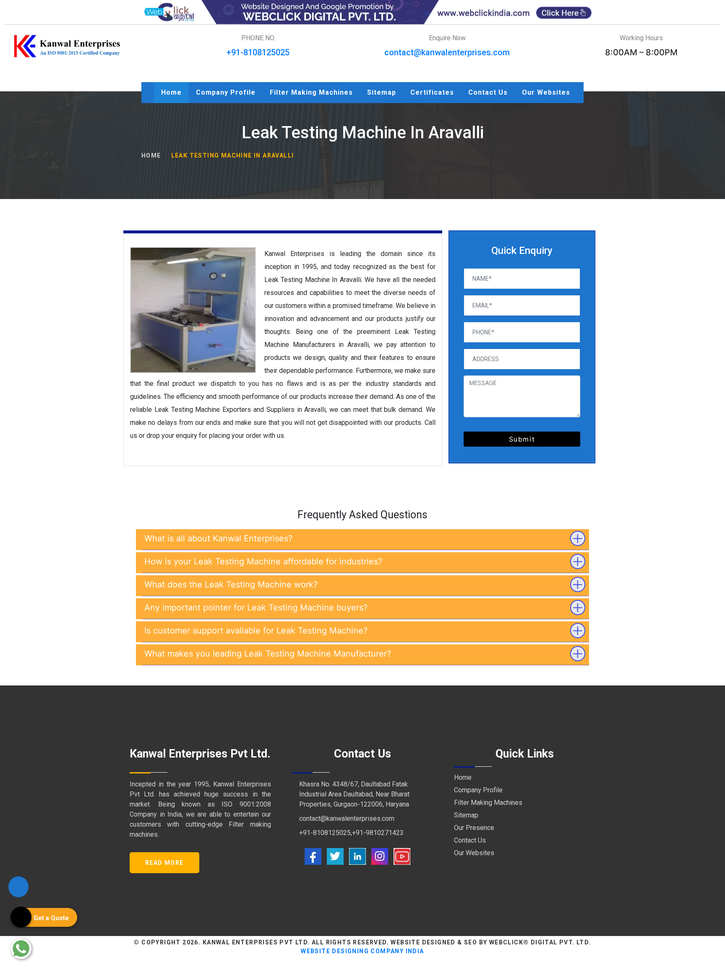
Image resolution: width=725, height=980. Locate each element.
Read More (164, 862)
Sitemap (381, 92)
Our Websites (546, 92)
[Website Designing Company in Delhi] (362, 12)
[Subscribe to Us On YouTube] (402, 856)
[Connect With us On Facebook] (313, 856)
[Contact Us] (18, 885)
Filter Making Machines (311, 92)
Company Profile (226, 92)
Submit (522, 439)
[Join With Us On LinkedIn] (357, 856)
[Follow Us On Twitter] (335, 856)
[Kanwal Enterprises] (67, 46)
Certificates (432, 92)
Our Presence (474, 828)
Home (171, 92)
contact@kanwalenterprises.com (447, 52)
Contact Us (488, 92)
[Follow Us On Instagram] (379, 856)
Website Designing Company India (362, 951)
